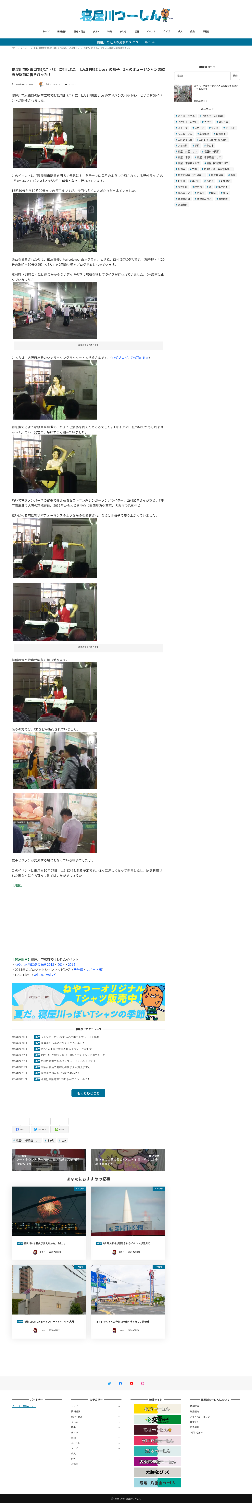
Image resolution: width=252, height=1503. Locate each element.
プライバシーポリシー (201, 1416)
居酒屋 (181, 169)
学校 (197, 145)
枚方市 (198, 186)
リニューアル (185, 133)
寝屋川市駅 (184, 157)
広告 (192, 31)
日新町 (181, 181)
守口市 (210, 145)
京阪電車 (204, 133)
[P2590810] (55, 822)
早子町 (51, 1140)
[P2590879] (55, 611)
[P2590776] (55, 389)
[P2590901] (55, 222)
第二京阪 (223, 186)
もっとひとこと (88, 1093)
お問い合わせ (196, 1432)
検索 (235, 75)
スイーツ (183, 127)
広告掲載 (194, 1427)
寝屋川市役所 (211, 151)
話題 (136, 31)
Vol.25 (51, 974)
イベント (151, 31)
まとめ (123, 31)
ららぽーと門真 (186, 116)
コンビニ (223, 121)
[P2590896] (55, 137)
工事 (194, 169)
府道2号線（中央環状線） (218, 169)
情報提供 (61, 31)
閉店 (213, 192)
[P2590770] (55, 310)
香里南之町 (184, 198)
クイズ (166, 31)
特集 (109, 31)
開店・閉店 (79, 31)
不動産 (206, 31)
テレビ (215, 127)
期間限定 (225, 181)
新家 (233, 175)
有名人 (210, 181)
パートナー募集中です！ (24, 1406)
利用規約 (194, 1411)
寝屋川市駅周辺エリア (28, 1140)
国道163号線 (185, 139)
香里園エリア (204, 198)
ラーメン (230, 127)
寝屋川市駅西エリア (217, 163)
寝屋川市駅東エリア (189, 163)
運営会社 (194, 1422)
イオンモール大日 (187, 121)
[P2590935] (55, 760)
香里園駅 (223, 198)
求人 (180, 31)
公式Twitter (139, 357)
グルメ (96, 31)
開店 (225, 192)
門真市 (200, 192)
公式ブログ (120, 357)
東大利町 (183, 186)
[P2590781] (55, 463)
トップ (46, 31)
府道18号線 (217, 175)
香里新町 (183, 204)
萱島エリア (184, 192)
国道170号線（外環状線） (213, 139)
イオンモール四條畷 (212, 116)
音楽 (64, 1140)
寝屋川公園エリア (187, 151)
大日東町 (183, 145)
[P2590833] (55, 547)
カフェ (208, 121)
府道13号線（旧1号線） (191, 175)
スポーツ (199, 127)
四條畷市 (221, 133)
